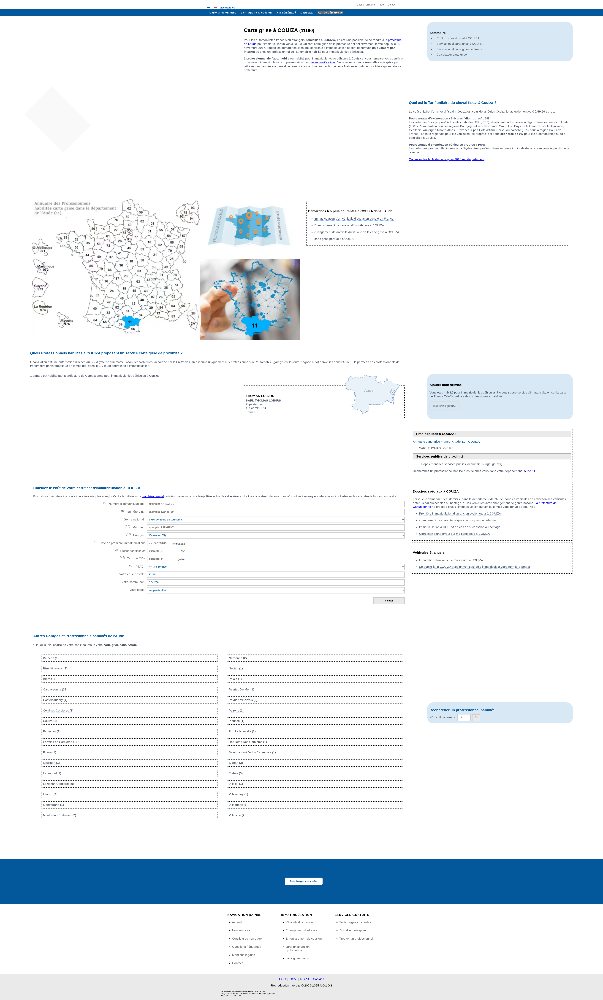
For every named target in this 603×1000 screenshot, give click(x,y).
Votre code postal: (131, 574)
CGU (282, 979)
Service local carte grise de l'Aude (459, 49)
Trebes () (236, 773)
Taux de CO (132, 558)
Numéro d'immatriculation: (123, 503)
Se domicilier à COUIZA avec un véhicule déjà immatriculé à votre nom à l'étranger (474, 566)
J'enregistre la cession (256, 12)
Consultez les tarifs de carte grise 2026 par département (446, 159)
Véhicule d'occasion (299, 922)
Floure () (49, 752)
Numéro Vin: (132, 511)
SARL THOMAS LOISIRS (436, 448)
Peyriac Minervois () (243, 700)
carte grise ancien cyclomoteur (298, 948)
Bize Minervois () (55, 668)
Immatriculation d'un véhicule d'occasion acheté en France (354, 218)
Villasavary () (238, 794)
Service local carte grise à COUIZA (460, 43)
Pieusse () (236, 720)
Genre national (130, 519)
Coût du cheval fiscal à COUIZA (458, 38)
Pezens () (236, 710)
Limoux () (50, 794)
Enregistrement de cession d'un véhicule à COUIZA (349, 225)
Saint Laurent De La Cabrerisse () (252, 752)
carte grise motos (297, 958)
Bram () (49, 679)
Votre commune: (132, 582)
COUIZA (474, 441)
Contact (392, 4)
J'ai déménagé (286, 12)
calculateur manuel (153, 496)
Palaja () (235, 679)
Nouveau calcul (242, 930)
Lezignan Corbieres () (58, 783)
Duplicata (306, 12)
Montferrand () (53, 804)
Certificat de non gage (247, 938)
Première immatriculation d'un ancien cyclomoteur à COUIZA (460, 513)
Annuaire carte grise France (431, 441)
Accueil (237, 922)
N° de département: (442, 717)
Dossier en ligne (366, 4)
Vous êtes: (136, 589)
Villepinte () (237, 815)
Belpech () (51, 658)
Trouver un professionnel (356, 938)
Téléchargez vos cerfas (304, 881)
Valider (389, 600)
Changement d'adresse (301, 930)
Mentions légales (243, 955)
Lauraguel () (52, 773)
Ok (476, 717)
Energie (135, 535)
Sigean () (236, 762)
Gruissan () (51, 762)
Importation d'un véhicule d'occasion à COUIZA (451, 560)
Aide (381, 4)
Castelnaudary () (55, 700)
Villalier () (236, 783)
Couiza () (50, 720)
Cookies (318, 979)
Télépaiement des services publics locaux (447, 464)
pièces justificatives (323, 62)
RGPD (304, 979)
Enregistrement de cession (304, 938)
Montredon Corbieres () (59, 815)
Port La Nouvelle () (242, 731)
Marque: (134, 527)
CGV (293, 979)
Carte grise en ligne (222, 12)
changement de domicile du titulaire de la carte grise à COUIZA (356, 232)
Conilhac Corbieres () (58, 710)
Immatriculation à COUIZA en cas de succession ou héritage (459, 527)
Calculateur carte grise (452, 54)
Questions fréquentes (246, 946)
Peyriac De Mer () (241, 689)
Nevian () (236, 668)
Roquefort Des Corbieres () (248, 742)
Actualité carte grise (352, 930)
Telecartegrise (226, 7)
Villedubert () (238, 804)
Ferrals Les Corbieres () (60, 742)
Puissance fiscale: (129, 551)
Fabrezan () (51, 731)
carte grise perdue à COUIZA (334, 238)
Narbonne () (238, 658)
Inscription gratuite (444, 405)
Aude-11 (459, 441)
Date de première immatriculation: (119, 543)
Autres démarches (330, 12)
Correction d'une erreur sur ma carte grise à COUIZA (454, 533)
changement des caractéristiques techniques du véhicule (457, 520)
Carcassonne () (55, 689)
